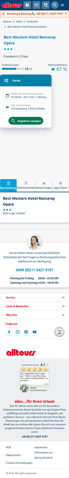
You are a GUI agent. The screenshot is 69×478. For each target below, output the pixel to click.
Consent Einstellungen (19, 462)
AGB (8, 447)
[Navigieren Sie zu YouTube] (34, 332)
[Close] (66, 13)
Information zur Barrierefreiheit (44, 455)
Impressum (41, 447)
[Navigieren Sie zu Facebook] (9, 332)
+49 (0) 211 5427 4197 (35, 436)
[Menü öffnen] (62, 5)
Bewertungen (44, 187)
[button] (34, 297)
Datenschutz (13, 455)
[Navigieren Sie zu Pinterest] (26, 332)
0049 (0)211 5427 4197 (34, 269)
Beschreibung (8, 187)
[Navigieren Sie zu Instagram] (17, 332)
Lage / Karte (61, 187)
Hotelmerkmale (26, 187)
